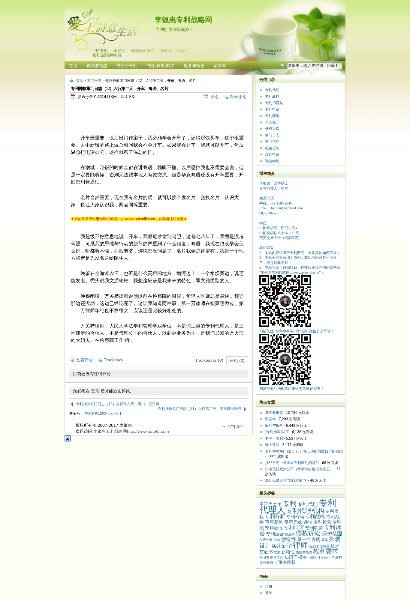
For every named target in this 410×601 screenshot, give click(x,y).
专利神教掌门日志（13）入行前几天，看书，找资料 (117, 404)
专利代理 (272, 90)
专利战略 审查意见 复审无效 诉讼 (299, 519)
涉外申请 (272, 154)
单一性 (304, 539)
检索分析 (272, 148)
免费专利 (266, 540)
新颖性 (288, 551)
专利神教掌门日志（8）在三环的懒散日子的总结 (304, 451)
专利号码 (295, 516)
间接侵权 (287, 562)
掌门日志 (94, 81)
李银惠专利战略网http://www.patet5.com (131, 431)
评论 (214, 96)
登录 (95, 391)
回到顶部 (235, 426)
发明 (316, 539)
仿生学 (290, 534)
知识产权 (293, 557)
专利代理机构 (305, 510)
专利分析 (275, 516)
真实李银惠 (96, 65)
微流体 (314, 546)
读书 (273, 562)
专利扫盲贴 (274, 103)
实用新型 (282, 546)
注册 (268, 587)
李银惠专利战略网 (183, 20)
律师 (300, 545)
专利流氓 (274, 527)
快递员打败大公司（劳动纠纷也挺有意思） (299, 469)
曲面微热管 (304, 552)
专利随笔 (272, 116)
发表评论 (238, 96)
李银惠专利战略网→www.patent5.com (290, 273)
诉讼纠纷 (272, 161)
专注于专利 (126, 65)
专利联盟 (314, 527)
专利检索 (322, 522)
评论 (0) (237, 360)
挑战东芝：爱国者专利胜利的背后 (292, 463)
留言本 (220, 65)
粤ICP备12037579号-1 (103, 413)
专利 (290, 503)
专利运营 (275, 533)
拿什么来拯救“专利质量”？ (286, 480)
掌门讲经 (272, 141)
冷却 (276, 540)
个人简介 (272, 122)
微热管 (325, 546)
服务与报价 (194, 65)
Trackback (113, 359)
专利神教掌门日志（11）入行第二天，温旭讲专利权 (199, 409)
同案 (324, 540)
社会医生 (323, 557)
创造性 (288, 539)
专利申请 (272, 109)
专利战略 (272, 96)
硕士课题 (272, 445)
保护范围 (332, 534)
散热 (277, 552)
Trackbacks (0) (209, 360)
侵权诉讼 (272, 129)
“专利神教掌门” (160, 65)
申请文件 (276, 557)
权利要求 (325, 551)
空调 (334, 557)
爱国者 (264, 557)
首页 (73, 65)
